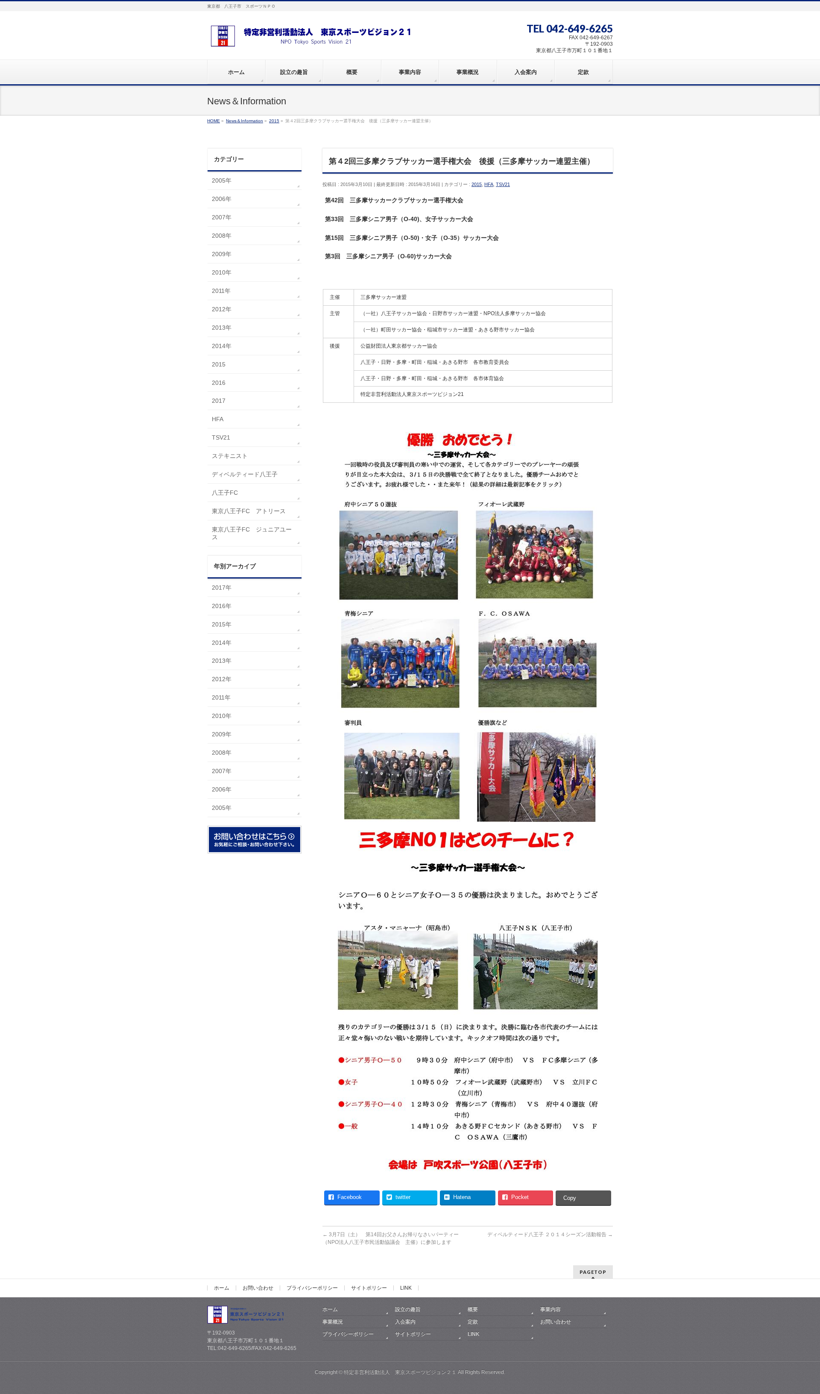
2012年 (221, 309)
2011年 (221, 290)
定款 (473, 1322)
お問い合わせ (258, 1288)
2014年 (221, 346)
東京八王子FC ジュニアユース (252, 533)
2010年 (221, 272)
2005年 (221, 180)
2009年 (221, 254)
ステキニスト (230, 455)
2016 (219, 382)
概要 (473, 1309)
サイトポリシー (369, 1288)
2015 (477, 184)
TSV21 (503, 184)
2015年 (221, 624)
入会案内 (405, 1322)
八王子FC (225, 492)
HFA (488, 184)
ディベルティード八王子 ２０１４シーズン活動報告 (550, 1234)
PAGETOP (593, 1272)
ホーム (221, 1288)
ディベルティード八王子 (245, 474)
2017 (219, 400)
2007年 (221, 217)
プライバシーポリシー (312, 1288)
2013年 (221, 327)
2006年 (221, 198)
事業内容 (550, 1309)
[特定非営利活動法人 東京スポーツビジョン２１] (314, 37)
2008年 (221, 235)
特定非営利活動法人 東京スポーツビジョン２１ (400, 1372)
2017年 (221, 587)
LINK (406, 1288)
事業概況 (332, 1322)
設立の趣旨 (408, 1309)
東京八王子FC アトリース (249, 511)
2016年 (221, 605)
